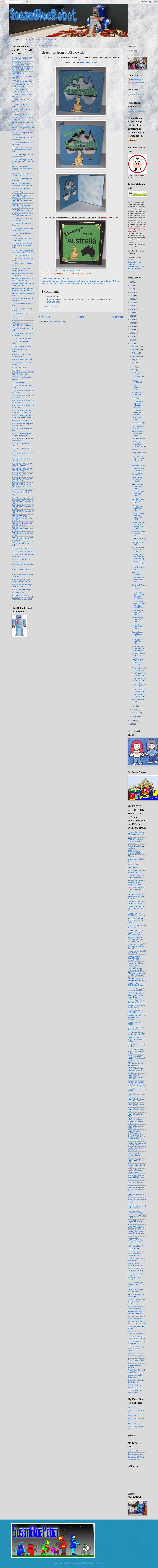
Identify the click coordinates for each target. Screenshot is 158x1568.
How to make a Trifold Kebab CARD (135, 1149)
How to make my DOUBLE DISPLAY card (136, 914)
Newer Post (44, 317)
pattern (56, 283)
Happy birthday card (139, 453)
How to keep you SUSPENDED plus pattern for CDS (134, 958)
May (134, 370)
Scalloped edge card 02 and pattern (137, 641)
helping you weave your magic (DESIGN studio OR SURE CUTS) (136, 1177)
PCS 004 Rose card (19, 368)
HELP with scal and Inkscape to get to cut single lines (135, 1121)
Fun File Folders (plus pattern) (137, 393)
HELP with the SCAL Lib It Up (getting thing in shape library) (136, 995)
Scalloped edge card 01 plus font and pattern (139, 648)
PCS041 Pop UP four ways (21, 590)
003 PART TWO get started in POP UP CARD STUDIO (22, 69)
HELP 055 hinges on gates (21, 346)
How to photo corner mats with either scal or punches (137, 1017)
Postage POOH (137, 474)
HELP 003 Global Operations (22, 81)
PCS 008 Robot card (19, 382)
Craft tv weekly (133, 1451)
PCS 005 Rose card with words (23, 371)
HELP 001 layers (18, 73)
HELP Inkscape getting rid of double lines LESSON (137, 662)
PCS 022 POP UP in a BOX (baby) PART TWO (22, 480)
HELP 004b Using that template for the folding (20, 90)
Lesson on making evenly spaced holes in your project (138, 459)
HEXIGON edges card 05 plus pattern (138, 486)
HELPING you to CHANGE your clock (135, 1132)
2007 (132, 721)
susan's (100, 283)
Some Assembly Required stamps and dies (137, 1458)
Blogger (100, 1563)
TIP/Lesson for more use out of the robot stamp (137, 974)
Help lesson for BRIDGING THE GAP (135, 1265)
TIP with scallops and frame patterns (135, 1064)
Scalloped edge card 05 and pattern (137, 619)
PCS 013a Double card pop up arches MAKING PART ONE (22, 411)
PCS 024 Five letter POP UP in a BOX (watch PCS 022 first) (22, 493)
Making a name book (135, 1357)
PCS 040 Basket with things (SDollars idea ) (22, 585)
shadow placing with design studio (135, 1376)
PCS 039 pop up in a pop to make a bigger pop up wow (21, 580)
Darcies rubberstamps (135, 1454)
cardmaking (81, 281)
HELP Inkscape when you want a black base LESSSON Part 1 (137, 1247)
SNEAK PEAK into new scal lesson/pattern (138, 375)
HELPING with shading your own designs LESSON (136, 1349)
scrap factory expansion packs (41, 39)
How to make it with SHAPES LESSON (135, 1312)
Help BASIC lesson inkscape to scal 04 (135, 969)
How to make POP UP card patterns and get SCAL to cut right (136, 932)
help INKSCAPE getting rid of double (136, 1260)
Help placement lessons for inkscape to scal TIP (136, 1033)
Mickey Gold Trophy (139, 539)
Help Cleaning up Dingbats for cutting (138, 433)
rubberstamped (76, 283)
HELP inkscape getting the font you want (138, 412)
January (135, 716)
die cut (108, 281)
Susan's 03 (132, 1415)
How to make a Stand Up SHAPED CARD (137, 1144)
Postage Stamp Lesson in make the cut (137, 871)
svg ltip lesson (133, 864)
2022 (132, 296)
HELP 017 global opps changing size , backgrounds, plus (22, 168)
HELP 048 (15, 322)
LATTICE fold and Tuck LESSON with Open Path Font (137, 889)
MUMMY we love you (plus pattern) (139, 563)
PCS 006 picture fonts (20, 374)
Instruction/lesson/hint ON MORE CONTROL (136, 1270)
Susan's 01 (132, 1407)
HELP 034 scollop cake (20, 255)
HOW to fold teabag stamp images (135, 1171)
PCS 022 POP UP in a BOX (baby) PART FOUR (22, 465)
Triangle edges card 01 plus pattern (139, 685)
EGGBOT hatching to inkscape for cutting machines (135, 841)
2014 (132, 323)
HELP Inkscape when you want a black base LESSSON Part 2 (137, 1254)
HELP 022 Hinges (18, 192)
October (135, 353)
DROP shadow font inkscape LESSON (134, 852)
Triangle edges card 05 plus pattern (139, 674)
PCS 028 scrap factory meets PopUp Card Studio (22, 529)
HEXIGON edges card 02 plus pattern (138, 508)
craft (87, 281)
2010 (132, 336)
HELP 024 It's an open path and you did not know (21, 206)
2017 (132, 313)
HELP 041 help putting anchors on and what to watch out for (23, 289)
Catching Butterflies (139, 423)
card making (71, 281)
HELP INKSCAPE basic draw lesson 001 (136, 1028)
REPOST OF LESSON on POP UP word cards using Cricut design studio (137, 1084)
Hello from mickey (138, 439)
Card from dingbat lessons (138, 427)
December (136, 346)
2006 (132, 724)
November (136, 350)
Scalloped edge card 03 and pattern (137, 634)
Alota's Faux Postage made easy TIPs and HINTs (135, 920)
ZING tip (131, 856)
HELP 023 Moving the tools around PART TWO (21, 196)
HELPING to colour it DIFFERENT (135, 1127)
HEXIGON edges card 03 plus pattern (138, 501)
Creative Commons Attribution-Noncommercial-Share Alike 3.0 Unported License (136, 266)
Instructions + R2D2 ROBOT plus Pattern (135, 1333)
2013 (132, 326)
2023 (132, 292)
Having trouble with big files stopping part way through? (136, 896)
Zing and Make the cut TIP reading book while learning (136, 834)
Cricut (92, 281)
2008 (132, 343)
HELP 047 (15, 319)
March (134, 709)
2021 (132, 299)
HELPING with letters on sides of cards (136, 1391)
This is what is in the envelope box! (138, 580)
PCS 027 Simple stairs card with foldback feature (22, 524)
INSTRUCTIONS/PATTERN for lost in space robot (137, 1322)
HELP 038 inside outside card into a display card (22, 274)
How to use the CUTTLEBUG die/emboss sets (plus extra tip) (137, 1240)
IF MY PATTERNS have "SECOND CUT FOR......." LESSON (136, 1138)
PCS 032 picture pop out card (22, 548)
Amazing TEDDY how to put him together (136, 1006)
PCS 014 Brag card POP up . (22, 420)
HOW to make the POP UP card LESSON (136, 1307)
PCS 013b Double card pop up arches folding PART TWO (22, 416)
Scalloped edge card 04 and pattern (137, 627)
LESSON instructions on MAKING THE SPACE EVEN (136, 1284)
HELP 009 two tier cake (20, 114)
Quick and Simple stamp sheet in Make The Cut (136, 876)
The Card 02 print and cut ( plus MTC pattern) (137, 902)
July (134, 363)
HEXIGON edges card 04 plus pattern (138, 493)
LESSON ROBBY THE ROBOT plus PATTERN (136, 1338)
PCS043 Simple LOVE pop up (22, 596)
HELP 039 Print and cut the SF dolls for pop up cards (23, 279)
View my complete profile (137, 83)
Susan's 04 (132, 1423)
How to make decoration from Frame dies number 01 (136, 908)
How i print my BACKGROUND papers (136, 984)
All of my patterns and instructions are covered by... (139, 556)
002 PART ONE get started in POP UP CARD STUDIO (22, 64)
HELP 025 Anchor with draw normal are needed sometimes (22, 211)
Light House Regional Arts (137, 111)
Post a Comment (51, 307)
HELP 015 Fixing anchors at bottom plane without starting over (22, 150)
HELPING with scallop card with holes (136, 1105)
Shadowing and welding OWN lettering (136, 1381)
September (136, 356)
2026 (132, 282)
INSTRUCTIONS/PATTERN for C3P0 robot (136, 1317)
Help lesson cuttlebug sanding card (135, 964)
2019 (132, 306)
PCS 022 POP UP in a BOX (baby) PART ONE (22, 470)
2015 (132, 319)
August (135, 360)
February (135, 713)
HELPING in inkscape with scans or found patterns (135, 1070)
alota (49, 281)
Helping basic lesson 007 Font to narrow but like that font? (137, 946)
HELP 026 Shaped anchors (21, 215)
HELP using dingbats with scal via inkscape (139, 444)
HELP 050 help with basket (21, 325)
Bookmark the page (139, 465)
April (134, 706)
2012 (132, 330)
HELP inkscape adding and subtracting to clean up (137, 404)
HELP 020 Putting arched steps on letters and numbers (22, 184)
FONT (114, 281)
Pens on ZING (133, 867)
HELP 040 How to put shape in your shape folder (23, 284)
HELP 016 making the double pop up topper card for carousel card (23, 162)
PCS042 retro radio (18, 593)
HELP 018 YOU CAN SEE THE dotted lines (21, 174)
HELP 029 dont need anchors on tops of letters (22, 229)
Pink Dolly (135, 398)
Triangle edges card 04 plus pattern (139, 679)
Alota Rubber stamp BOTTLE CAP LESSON (139, 549)
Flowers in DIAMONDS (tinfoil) (137, 387)
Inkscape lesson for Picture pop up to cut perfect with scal (135, 939)
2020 (132, 302)
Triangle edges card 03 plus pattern (139, 695)
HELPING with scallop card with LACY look (136, 1100)
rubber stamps (65, 283)
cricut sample (100, 281)
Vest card (135, 449)
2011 (132, 333)
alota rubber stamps (88, 62)
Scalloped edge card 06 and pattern (137, 612)
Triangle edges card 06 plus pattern (139, 669)
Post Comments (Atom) (57, 322)
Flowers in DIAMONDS (137, 381)
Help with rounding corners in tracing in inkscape (135, 1155)
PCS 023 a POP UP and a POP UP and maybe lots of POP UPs (21, 486)
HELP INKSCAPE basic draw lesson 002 (136, 1001)
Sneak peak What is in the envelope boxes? (139, 587)
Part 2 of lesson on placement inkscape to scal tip (136, 1039)
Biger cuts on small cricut (137, 1354)
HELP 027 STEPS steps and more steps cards (22, 219)
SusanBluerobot (136, 79)
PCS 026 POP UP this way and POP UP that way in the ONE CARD (22, 518)
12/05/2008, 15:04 (53, 302)
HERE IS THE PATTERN (71, 271)
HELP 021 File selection (20, 189)
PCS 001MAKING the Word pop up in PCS (21, 355)
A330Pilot (84, 1563)
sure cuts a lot (92, 283)
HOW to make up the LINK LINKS (135, 1011)
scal (84, 283)
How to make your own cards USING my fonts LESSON (138, 525)
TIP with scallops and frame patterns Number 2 (137, 979)
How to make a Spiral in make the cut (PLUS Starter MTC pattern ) (136, 882)
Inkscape (49, 283)
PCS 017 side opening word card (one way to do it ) (21, 434)
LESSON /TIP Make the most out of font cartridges (136, 1301)
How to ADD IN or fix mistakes (138, 470)
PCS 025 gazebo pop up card (22, 498)
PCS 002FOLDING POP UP (22, 360)
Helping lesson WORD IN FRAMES (137, 479)
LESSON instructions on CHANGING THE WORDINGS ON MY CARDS (136, 1276)
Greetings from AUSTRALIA (137, 573)
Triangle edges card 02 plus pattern (139, 690)
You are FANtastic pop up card (138, 654)
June (134, 367)
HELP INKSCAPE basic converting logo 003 (136, 989)
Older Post (117, 317)
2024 (132, 289)
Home (18, 39)
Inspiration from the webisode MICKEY (139, 533)
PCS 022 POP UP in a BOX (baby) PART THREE (22, 475)
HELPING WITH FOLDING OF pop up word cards (135, 1077)
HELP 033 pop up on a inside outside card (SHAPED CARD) (23, 251)
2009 (132, 340)
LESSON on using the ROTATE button (136, 1290)
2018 (132, 309)
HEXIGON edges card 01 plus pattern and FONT (138, 516)
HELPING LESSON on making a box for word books (136, 1051)
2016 (132, 316)
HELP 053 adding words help (22, 338)
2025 (132, 285)
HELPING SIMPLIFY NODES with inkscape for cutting (137, 1058)
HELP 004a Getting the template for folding (20, 85)
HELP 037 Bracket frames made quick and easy (21, 269)
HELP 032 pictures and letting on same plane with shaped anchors (22, 245)
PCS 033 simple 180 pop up (22, 551)
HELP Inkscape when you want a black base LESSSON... (139, 595)
